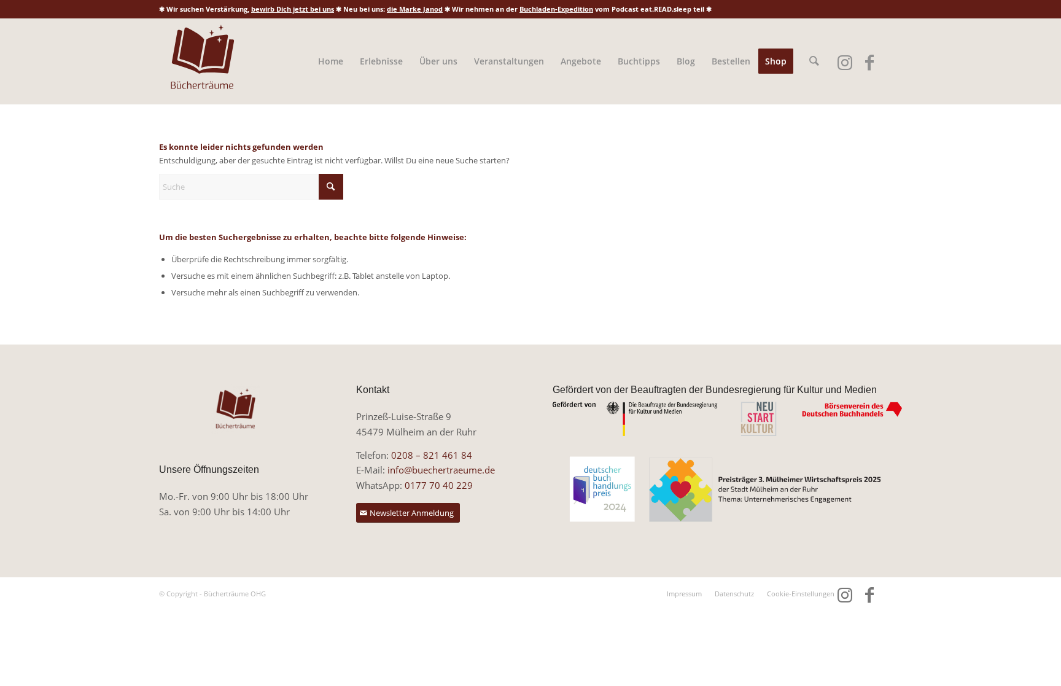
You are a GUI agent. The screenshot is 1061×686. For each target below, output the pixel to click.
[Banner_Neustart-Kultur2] (727, 419)
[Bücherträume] (202, 61)
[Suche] (814, 61)
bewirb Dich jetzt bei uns (292, 9)
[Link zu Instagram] (844, 62)
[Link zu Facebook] (869, 62)
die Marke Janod (415, 9)
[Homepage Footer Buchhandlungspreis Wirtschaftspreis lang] (727, 489)
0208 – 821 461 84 (431, 455)
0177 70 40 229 (439, 485)
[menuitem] (330, 61)
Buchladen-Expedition (556, 9)
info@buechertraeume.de (441, 470)
